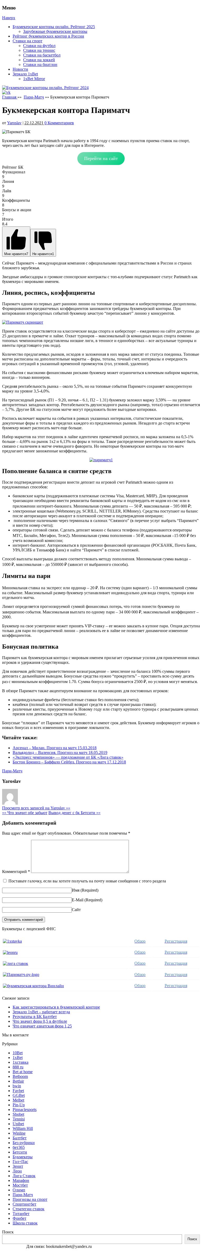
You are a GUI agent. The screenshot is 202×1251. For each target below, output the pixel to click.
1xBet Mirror (34, 78)
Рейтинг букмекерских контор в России (48, 36)
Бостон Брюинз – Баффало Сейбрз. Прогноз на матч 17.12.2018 (69, 762)
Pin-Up (19, 1105)
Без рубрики (24, 1142)
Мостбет (20, 1185)
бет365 (19, 1147)
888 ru (18, 1067)
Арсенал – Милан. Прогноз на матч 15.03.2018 (55, 748)
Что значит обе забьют (24, 812)
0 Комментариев (59, 123)
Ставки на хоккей (39, 60)
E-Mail (77, 900)
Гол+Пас (20, 1161)
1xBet (18, 1057)
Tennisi (19, 1119)
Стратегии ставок (28, 1209)
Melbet (18, 1100)
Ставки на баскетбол (41, 55)
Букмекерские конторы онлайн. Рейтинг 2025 (54, 26)
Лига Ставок (24, 1176)
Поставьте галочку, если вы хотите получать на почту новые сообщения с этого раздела (87, 881)
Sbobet (18, 1114)
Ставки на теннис (39, 50)
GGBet (19, 1095)
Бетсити (20, 1152)
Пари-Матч (34, 97)
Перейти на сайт (101, 158)
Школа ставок (25, 1223)
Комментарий (16, 871)
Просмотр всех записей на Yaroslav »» (36, 808)
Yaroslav (14, 123)
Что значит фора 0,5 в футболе (40, 1021)
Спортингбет (24, 1204)
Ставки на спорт (27, 41)
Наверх (8, 17)
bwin (17, 1086)
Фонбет (19, 1218)
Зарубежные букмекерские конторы (55, 31)
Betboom (20, 1076)
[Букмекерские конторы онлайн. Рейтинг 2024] (45, 87)
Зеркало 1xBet (25, 74)
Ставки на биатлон (40, 64)
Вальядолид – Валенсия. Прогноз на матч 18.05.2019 (60, 752)
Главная (9, 97)
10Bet (18, 1053)
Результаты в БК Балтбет (35, 1016)
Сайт (76, 909)
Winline (19, 1133)
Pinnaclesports (25, 1109)
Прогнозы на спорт (30, 1199)
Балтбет (20, 1138)
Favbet (18, 1090)
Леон (17, 1171)
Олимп (19, 1190)
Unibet (18, 1123)
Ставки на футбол (39, 45)
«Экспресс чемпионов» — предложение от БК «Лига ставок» (68, 757)
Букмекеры (23, 1157)
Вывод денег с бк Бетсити (74, 812)
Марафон (21, 1180)
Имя (75, 890)
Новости (20, 69)
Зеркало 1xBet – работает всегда (41, 1012)
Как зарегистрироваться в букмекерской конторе (56, 1007)
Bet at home (23, 1071)
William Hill (23, 1128)
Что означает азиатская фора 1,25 (42, 1026)
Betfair (18, 1081)
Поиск (8, 1232)
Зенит (18, 1166)
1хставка (20, 1062)
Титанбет (21, 1213)
